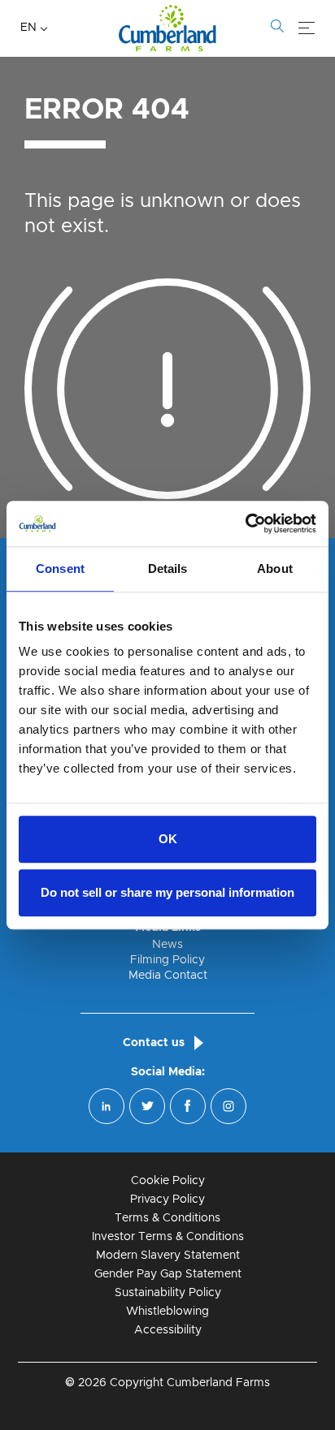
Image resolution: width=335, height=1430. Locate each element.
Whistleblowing (167, 1311)
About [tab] (275, 568)
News (167, 944)
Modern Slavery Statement (168, 1255)
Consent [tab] (60, 568)
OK (168, 839)
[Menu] (306, 28)
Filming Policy (167, 960)
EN (28, 27)
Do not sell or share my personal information (167, 892)
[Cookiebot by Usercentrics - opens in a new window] (245, 523)
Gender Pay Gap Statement (167, 1274)
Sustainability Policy (168, 1293)
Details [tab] (168, 568)
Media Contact (167, 975)
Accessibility (168, 1330)
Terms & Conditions (167, 1218)
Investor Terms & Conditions (168, 1237)
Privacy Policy (167, 1199)
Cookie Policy (168, 1181)
